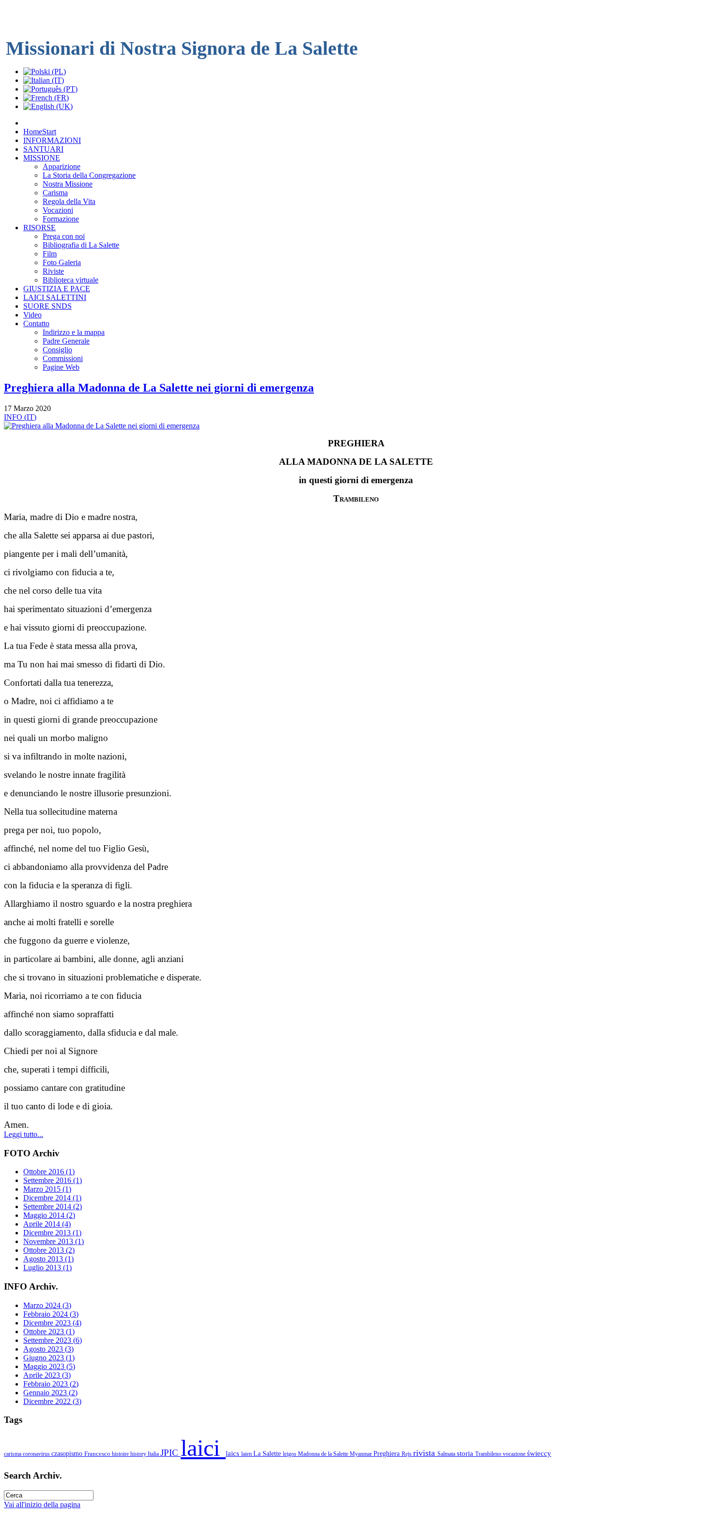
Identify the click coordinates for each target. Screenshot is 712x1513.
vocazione (515, 1453)
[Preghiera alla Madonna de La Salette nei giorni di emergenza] (102, 426)
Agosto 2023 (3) (48, 1349)
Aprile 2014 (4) (47, 1224)
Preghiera (387, 1453)
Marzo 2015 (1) (47, 1189)
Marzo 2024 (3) (47, 1305)
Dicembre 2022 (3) (52, 1401)
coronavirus (37, 1453)
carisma (13, 1453)
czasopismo (67, 1453)
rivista (425, 1453)
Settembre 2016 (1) (52, 1180)
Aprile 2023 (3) (47, 1375)
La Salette (268, 1453)
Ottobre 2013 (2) (49, 1250)
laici (203, 1448)
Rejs (407, 1453)
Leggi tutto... (23, 1134)
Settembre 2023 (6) (52, 1340)
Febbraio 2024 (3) (50, 1314)
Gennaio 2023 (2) (50, 1392)
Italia (154, 1453)
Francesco (98, 1453)
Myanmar (361, 1453)
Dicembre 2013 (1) (52, 1233)
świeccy (539, 1453)
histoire (121, 1453)
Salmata (447, 1453)
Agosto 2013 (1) (48, 1259)
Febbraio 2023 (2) (50, 1384)
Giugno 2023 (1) (49, 1358)
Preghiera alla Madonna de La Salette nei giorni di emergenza (159, 387)
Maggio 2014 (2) (49, 1215)
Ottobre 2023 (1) (49, 1331)
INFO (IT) (20, 417)
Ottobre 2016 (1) (49, 1171)
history (139, 1453)
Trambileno (489, 1453)
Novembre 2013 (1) (53, 1241)
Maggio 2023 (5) (49, 1366)
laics (233, 1453)
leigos (290, 1453)
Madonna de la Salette (324, 1453)
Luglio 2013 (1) (47, 1267)
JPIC (170, 1453)
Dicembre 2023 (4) (52, 1323)
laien (247, 1453)
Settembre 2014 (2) (52, 1206)
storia (466, 1453)
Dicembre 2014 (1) (52, 1198)
